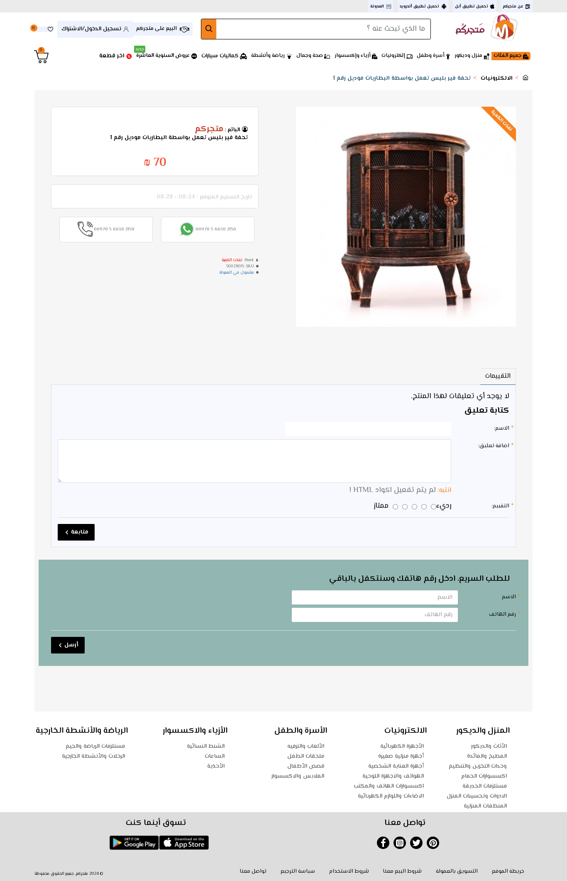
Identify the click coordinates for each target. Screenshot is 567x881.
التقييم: (500, 506)
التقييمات (498, 376)
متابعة (79, 532)
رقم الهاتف (502, 614)
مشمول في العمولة (236, 272)
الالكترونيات (497, 78)
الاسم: (501, 428)
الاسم (509, 597)
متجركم (209, 130)
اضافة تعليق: (493, 446)
